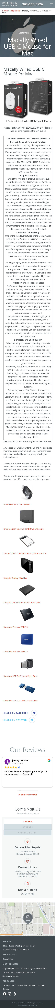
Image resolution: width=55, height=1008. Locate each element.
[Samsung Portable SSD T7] (27, 639)
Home (5, 10)
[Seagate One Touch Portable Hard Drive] (27, 590)
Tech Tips (6, 985)
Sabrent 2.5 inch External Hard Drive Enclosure (25, 553)
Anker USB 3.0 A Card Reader (17, 504)
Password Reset (40, 968)
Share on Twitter (15, 720)
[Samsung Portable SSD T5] (27, 614)
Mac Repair (30, 946)
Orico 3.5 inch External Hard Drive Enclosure (24, 529)
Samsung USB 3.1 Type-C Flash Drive (21, 700)
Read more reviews (27, 794)
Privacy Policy (22, 1005)
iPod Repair (24, 949)
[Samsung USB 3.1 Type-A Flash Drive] (27, 663)
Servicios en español (11, 976)
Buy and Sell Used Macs (25, 972)
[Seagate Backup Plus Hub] (27, 565)
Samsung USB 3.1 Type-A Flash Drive (21, 676)
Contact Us (41, 985)
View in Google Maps (9, 903)
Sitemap (6, 989)
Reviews (20, 985)
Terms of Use (32, 1005)
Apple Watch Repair (11, 949)
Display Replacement (11, 968)
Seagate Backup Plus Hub (15, 578)
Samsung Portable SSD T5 (16, 627)
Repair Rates (8, 959)
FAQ (13, 985)
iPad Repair (20, 946)
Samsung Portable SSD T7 (16, 651)
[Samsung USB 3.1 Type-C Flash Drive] (27, 688)
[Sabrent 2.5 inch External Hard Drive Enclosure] (27, 541)
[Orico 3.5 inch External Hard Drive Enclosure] (27, 516)
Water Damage (27, 968)
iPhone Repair (8, 946)
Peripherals (15, 10)
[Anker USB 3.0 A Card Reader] (27, 492)
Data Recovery (8, 972)
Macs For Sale (29, 985)
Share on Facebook (16, 713)
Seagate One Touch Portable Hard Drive (22, 602)
